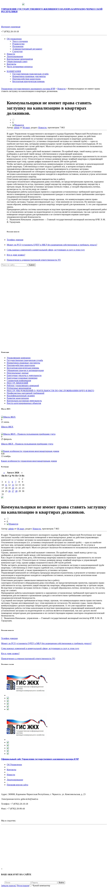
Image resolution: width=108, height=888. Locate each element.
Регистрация (23, 885)
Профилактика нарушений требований (25, 393)
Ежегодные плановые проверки (22, 378)
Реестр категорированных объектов (24, 403)
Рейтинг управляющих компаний (23, 385)
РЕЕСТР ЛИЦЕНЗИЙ (17, 383)
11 (6, 485)
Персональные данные (18, 373)
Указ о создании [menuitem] (20, 41)
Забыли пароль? (8, 885)
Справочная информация (19, 380)
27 (13, 491)
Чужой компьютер (41, 885)
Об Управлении (14, 764)
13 (13, 485)
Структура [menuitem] (17, 51)
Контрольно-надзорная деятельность (24, 400)
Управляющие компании (19, 358)
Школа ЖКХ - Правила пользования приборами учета (27, 444)
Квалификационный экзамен (21, 395)
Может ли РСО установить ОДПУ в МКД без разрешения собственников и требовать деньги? (52, 245)
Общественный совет (17, 61)
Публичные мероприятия (19, 388)
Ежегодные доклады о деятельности (24, 375)
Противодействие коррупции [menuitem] (26, 79)
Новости (11, 54)
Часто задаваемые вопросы (20, 66)
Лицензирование (15, 56)
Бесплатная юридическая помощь (23, 368)
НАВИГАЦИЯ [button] (14, 71)
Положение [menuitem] (17, 46)
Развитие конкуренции (18, 398)
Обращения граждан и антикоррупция (25, 370)
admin (16, 127)
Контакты (11, 64)
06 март (26, 127)
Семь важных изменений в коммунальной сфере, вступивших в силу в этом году (46, 250)
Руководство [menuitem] (18, 44)
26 (9, 491)
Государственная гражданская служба (25, 360)
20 (13, 488)
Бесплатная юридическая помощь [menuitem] (28, 81)
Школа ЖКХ (7, 427)
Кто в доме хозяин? (16, 255)
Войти (61, 883)
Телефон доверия (15, 240)
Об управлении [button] (14, 39)
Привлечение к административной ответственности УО (34, 260)
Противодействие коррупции (21, 365)
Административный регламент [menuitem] (27, 49)
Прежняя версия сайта (17, 785)
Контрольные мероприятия (20, 59)
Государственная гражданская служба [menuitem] (30, 74)
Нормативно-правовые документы (23, 363)
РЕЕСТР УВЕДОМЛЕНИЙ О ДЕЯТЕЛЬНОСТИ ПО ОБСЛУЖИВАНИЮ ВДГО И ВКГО (50, 390)
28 (16, 491)
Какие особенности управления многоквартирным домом (29, 461)
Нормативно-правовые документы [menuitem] (29, 76)
